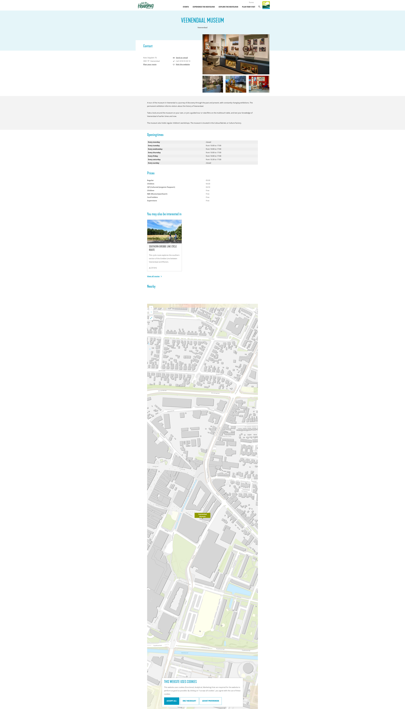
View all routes (153, 276)
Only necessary (189, 701)
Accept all (172, 701)
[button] (202, 516)
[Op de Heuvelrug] (266, 5)
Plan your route (149, 64)
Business (251, 2)
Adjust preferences (210, 701)
